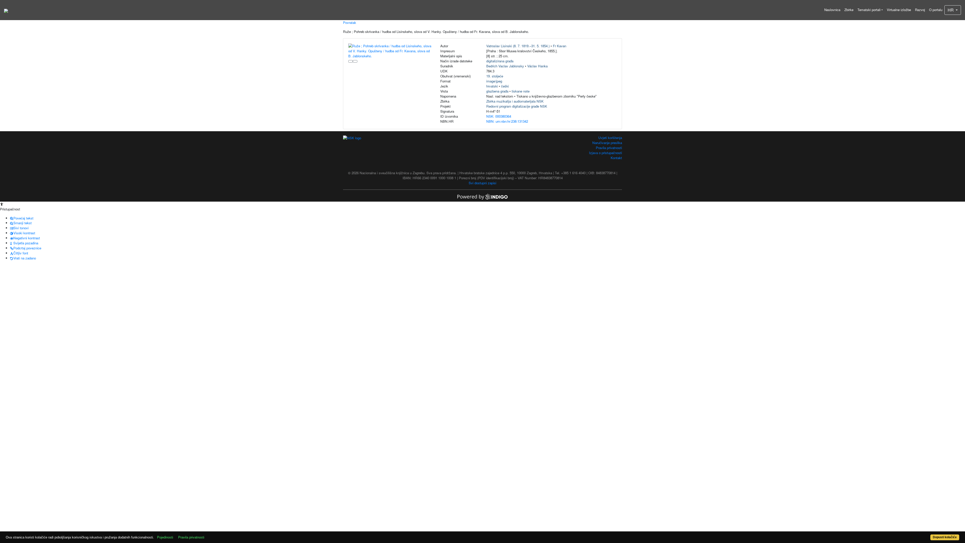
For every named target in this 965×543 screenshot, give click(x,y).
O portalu (935, 9)
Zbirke (848, 9)
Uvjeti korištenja (610, 137)
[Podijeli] (355, 61)
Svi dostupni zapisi (482, 182)
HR (951, 10)
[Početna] (6, 10)
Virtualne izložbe (899, 9)
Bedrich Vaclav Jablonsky (505, 66)
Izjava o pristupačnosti (605, 152)
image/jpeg (494, 81)
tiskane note (520, 91)
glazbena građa (497, 91)
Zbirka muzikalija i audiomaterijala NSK (515, 101)
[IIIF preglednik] (350, 61)
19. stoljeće (494, 76)
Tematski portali (869, 9)
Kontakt (616, 157)
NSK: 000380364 (498, 116)
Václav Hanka (537, 66)
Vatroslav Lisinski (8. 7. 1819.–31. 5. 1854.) (518, 45)
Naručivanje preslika (607, 142)
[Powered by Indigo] (482, 196)
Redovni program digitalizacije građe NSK (516, 106)
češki (505, 86)
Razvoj (920, 9)
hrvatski (492, 86)
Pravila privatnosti (609, 147)
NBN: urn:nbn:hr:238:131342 (507, 121)
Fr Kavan (559, 45)
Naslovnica (832, 9)
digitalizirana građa (499, 61)
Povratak (349, 22)
